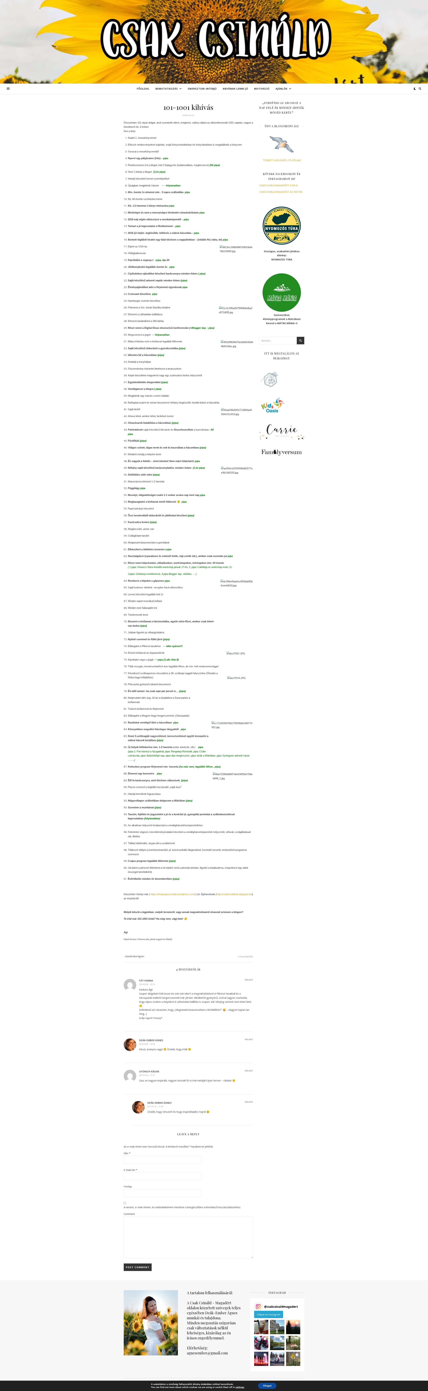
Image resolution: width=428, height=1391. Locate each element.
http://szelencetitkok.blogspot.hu (234, 894)
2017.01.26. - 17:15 (147, 1075)
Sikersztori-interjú (202, 88)
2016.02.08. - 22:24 (147, 1044)
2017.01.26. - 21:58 (155, 1106)
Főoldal (143, 88)
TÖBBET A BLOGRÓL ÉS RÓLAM (282, 160)
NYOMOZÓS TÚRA (281, 259)
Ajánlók (281, 88)
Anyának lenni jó (235, 88)
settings (240, 1387)
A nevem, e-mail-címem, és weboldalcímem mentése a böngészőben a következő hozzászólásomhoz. (182, 1207)
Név (127, 1153)
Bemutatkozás (166, 88)
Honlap (128, 1186)
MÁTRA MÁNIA (286, 323)
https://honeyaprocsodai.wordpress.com (172, 894)
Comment (129, 1213)
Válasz (249, 979)
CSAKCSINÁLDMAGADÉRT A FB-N (278, 185)
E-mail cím (130, 1170)
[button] (261, 1327)
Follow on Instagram (268, 1314)
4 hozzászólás (245, 956)
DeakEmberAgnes (134, 956)
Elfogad (267, 1385)
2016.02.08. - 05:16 (147, 984)
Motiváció (262, 88)
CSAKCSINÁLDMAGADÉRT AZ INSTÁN (280, 191)
